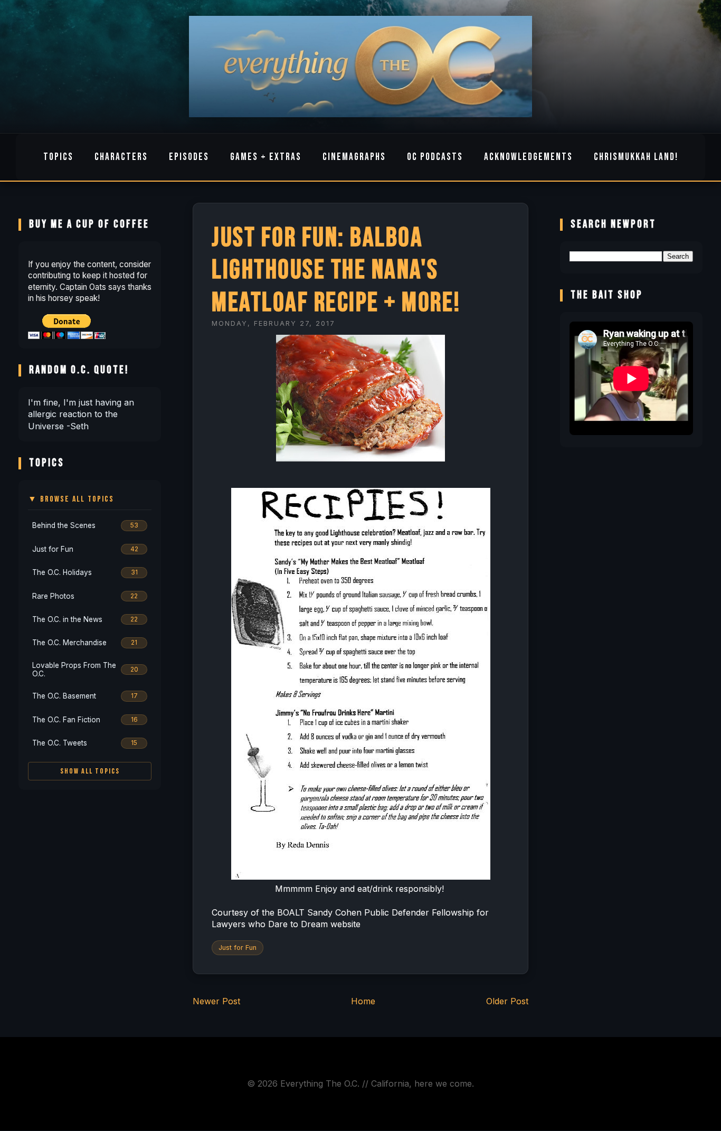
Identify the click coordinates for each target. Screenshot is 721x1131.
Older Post (507, 1001)
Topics (58, 157)
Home (363, 1001)
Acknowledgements (528, 157)
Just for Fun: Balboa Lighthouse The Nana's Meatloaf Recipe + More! (336, 270)
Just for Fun (238, 947)
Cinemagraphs (354, 157)
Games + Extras (265, 157)
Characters (121, 157)
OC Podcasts (435, 157)
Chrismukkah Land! (636, 157)
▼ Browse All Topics (71, 499)
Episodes (189, 157)
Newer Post (216, 1001)
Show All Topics (90, 771)
